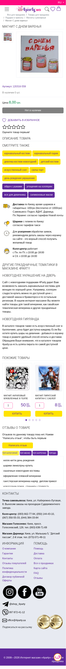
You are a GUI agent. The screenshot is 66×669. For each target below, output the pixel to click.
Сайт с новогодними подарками (20, 282)
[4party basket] (58, 8)
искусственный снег (15, 170)
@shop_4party (17, 604)
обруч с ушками (13, 186)
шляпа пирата (26, 344)
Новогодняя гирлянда (20, 319)
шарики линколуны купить (18, 465)
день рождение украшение (19, 178)
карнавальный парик (46, 153)
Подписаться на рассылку (17, 627)
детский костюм (49, 161)
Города (52, 453)
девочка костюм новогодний (20, 161)
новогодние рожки (13, 486)
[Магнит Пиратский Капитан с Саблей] (48, 378)
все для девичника (15, 194)
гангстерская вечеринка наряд (20, 481)
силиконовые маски (41, 194)
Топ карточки (39, 453)
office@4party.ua (16, 620)
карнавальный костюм (17, 153)
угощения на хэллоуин (39, 186)
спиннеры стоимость (37, 486)
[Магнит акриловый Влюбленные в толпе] (17, 378)
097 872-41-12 (16, 612)
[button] (26, 420)
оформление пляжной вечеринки (22, 476)
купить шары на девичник (25, 333)
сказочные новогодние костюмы (21, 470)
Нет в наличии (33, 110)
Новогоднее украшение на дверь (29, 275)
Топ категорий (9, 453)
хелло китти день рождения (18, 460)
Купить (17, 413)
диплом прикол (48, 481)
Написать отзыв (18, 445)
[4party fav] (53, 9)
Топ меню (25, 453)
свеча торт (37, 170)
